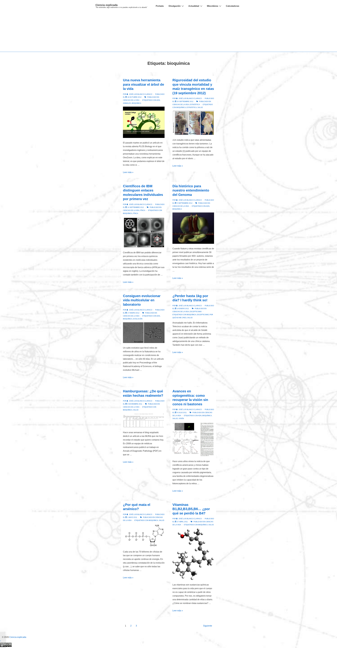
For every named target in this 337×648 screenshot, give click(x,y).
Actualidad (193, 6)
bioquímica (136, 103)
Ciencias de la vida (131, 100)
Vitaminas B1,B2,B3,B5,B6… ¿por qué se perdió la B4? (191, 509)
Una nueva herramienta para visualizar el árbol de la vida (143, 84)
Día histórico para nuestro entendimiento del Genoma (190, 190)
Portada (160, 6)
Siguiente (207, 626)
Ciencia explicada (106, 5)
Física (142, 210)
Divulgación (175, 6)
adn (158, 100)
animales (127, 103)
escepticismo (203, 315)
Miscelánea (212, 6)
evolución (137, 319)
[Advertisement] (168, 31)
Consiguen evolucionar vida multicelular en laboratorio (141, 300)
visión (181, 418)
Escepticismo (196, 312)
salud (200, 107)
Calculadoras (232, 6)
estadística (192, 107)
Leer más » (128, 172)
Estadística (195, 104)
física (135, 213)
